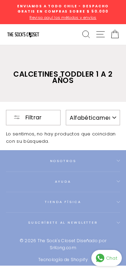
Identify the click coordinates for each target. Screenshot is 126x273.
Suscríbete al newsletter (63, 222)
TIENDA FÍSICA (63, 202)
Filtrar (33, 117)
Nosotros (63, 161)
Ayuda (63, 181)
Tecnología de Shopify (63, 259)
